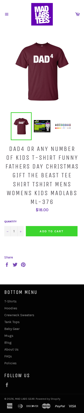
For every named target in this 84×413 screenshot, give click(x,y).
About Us (11, 349)
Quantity (10, 221)
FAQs (8, 356)
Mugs (8, 336)
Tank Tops (12, 322)
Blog (8, 342)
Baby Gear (12, 329)
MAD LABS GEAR (25, 398)
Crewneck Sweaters (19, 315)
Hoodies (10, 308)
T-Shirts (10, 301)
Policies (10, 363)
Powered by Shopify (48, 398)
